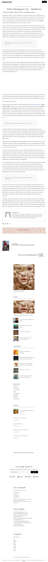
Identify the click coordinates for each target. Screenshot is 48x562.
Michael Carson (16, 387)
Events (14, 540)
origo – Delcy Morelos (17, 423)
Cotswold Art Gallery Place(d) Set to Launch (20, 513)
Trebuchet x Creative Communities (36, 560)
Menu (44, 1)
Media (28, 560)
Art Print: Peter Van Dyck (24, 369)
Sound (30, 6)
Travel (14, 550)
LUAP (15, 391)
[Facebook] (3, 224)
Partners (14, 544)
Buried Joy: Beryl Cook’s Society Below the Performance (22, 518)
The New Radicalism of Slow (18, 519)
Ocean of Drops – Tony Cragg (19, 417)
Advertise (4, 560)
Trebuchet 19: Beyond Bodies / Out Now (23, 315)
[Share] (10, 224)
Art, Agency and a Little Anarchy (18, 525)
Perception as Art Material (24, 331)
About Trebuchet (16, 537)
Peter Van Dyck (16, 398)
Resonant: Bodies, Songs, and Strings (20, 435)
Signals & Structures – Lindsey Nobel (20, 429)
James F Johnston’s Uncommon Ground (20, 515)
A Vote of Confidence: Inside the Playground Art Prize (22, 522)
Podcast (14, 546)
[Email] (8, 224)
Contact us (8, 560)
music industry (39, 66)
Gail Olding (16, 397)
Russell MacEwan (17, 393)
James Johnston (16, 389)
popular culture (37, 104)
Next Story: (30, 255)
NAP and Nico (18, 6)
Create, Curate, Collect (28, 452)
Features (14, 541)
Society (14, 547)
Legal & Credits (24, 560)
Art (13, 538)
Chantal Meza (16, 395)
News (14, 543)
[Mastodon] (6, 224)
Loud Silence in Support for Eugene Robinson (21, 521)
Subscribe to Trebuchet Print (16, 560)
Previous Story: (23, 244)
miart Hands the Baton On (17, 524)
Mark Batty (16, 385)
